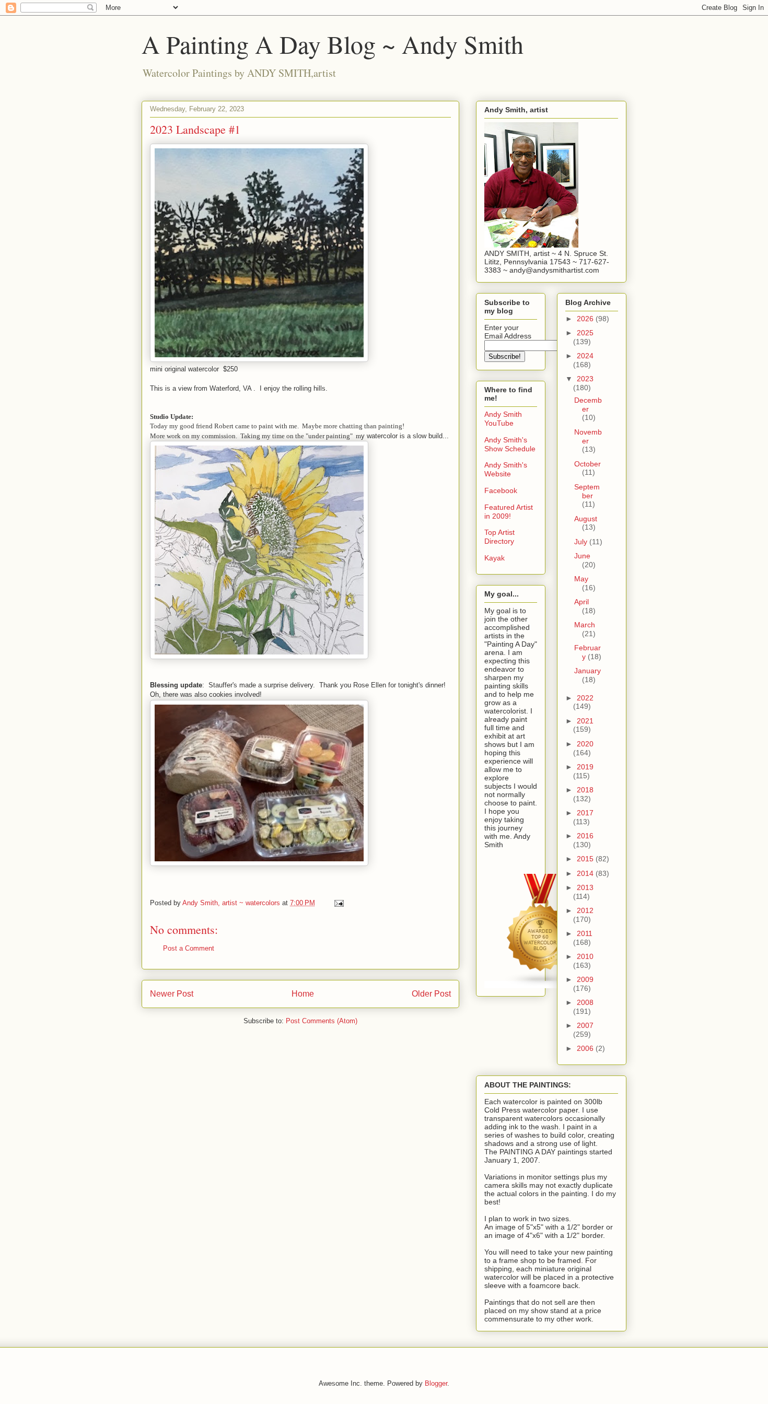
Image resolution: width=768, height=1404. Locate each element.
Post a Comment (188, 948)
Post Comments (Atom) (321, 1021)
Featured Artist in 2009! (508, 511)
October (587, 464)
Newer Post (171, 993)
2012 (585, 910)
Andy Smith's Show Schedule (510, 444)
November (588, 436)
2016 (585, 836)
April (581, 602)
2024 (585, 356)
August (585, 518)
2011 (584, 933)
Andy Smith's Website (505, 469)
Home (303, 993)
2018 (585, 790)
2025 (585, 333)
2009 (585, 979)
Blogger (436, 1383)
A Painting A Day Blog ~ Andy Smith (332, 44)
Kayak (494, 558)
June (582, 556)
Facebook (500, 490)
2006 (586, 1048)
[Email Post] (338, 903)
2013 (585, 887)
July (581, 541)
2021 (585, 721)
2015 (586, 859)
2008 (585, 1002)
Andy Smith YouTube (503, 418)
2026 (586, 318)
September (587, 491)
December (588, 404)
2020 (585, 744)
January (587, 670)
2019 (585, 767)
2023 (585, 379)
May (581, 579)
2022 (585, 698)
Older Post (431, 993)
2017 (585, 813)
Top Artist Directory (499, 536)
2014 (586, 873)
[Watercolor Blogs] (540, 984)
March (584, 625)
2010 (585, 956)
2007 (585, 1025)
